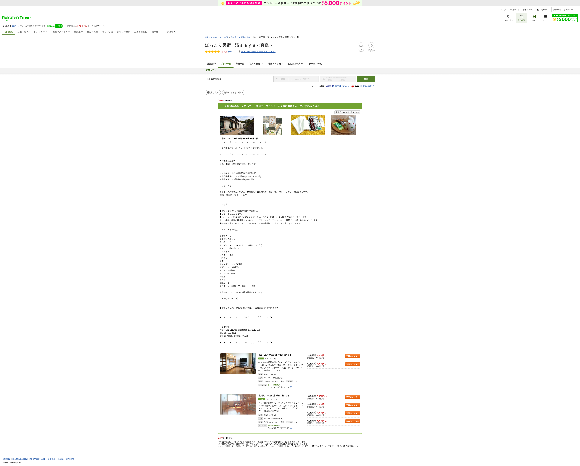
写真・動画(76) (256, 64)
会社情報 (6, 459)
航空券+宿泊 (341, 86)
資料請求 (70, 459)
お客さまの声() (296, 64)
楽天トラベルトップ (213, 37)
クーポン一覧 (315, 64)
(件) (230, 52)
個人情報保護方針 (20, 459)
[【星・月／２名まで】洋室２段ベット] (238, 363)
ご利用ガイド (514, 10)
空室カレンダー (352, 356)
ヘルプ (503, 10)
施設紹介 (211, 64)
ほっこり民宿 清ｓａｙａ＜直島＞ (239, 45)
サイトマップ (528, 10)
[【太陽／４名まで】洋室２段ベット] (238, 404)
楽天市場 (557, 10)
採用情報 (51, 459)
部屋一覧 (240, 64)
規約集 (61, 459)
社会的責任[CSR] (37, 459)
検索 (366, 79)
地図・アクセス (275, 64)
